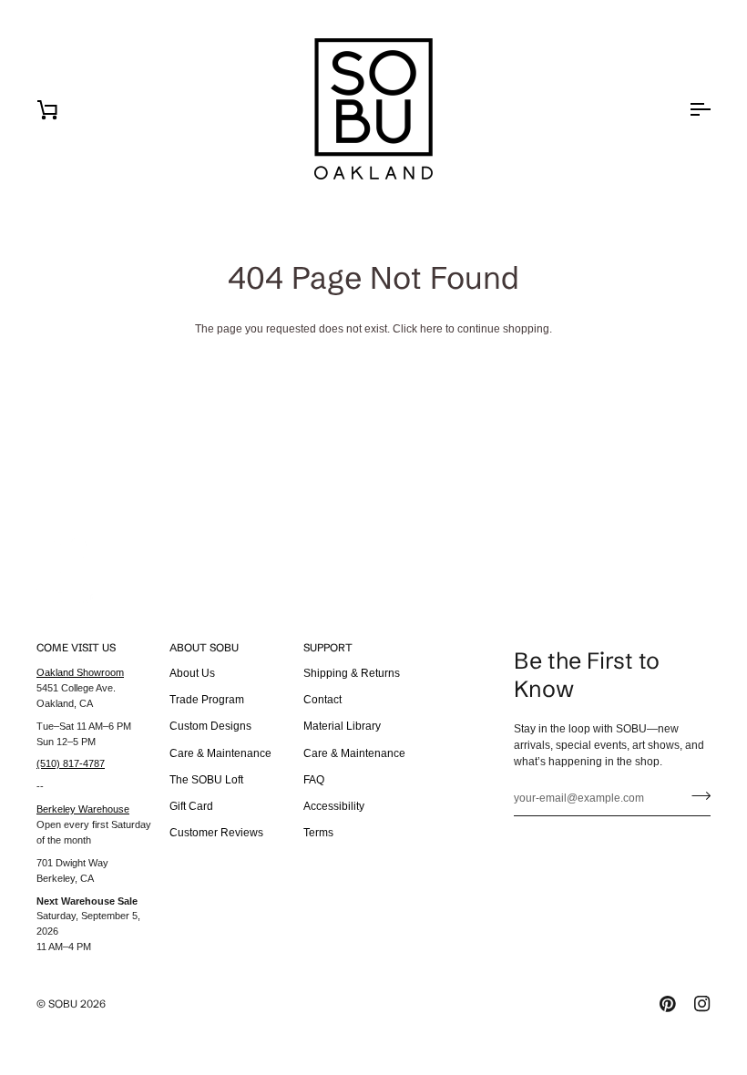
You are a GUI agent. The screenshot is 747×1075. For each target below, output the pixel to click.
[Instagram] (702, 1004)
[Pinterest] (668, 1004)
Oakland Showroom (80, 672)
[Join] (695, 796)
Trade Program (206, 699)
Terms (318, 832)
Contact (322, 699)
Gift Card (191, 806)
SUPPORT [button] (328, 647)
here (431, 328)
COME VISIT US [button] (76, 647)
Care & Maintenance (220, 753)
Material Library (342, 726)
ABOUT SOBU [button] (204, 647)
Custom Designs (210, 726)
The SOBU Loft (206, 779)
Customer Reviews (216, 832)
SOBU (62, 1003)
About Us (192, 673)
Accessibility (333, 806)
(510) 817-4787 (70, 763)
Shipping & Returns (351, 673)
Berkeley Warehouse (82, 809)
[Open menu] (683, 109)
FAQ (313, 779)
